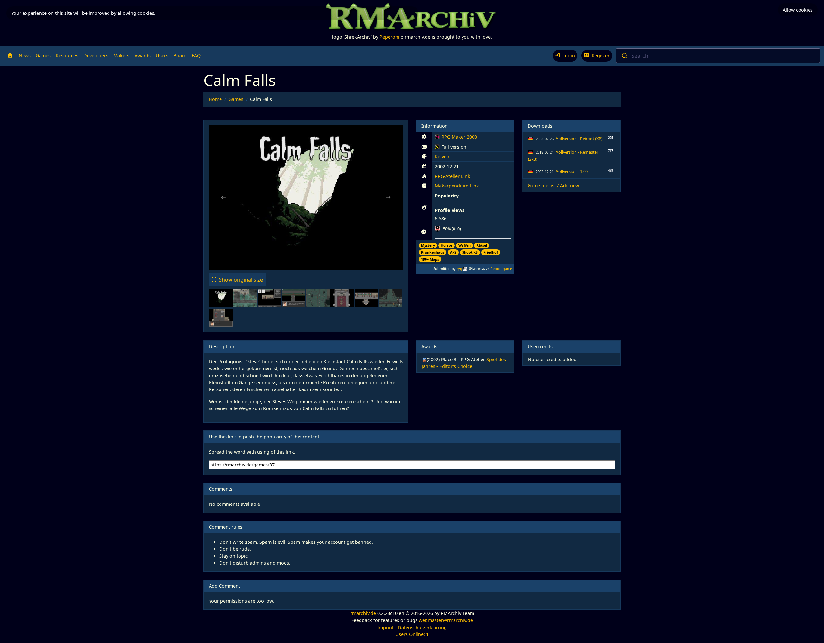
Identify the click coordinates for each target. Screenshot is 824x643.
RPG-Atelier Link (452, 176)
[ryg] (465, 268)
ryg (459, 268)
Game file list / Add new (553, 185)
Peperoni (389, 37)
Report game (501, 268)
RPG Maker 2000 (456, 138)
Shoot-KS (470, 252)
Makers (121, 56)
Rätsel (481, 245)
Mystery (428, 245)
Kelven (442, 156)
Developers (95, 56)
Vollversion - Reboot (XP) (579, 138)
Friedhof (490, 252)
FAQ (196, 56)
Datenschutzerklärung (422, 627)
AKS (453, 252)
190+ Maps (430, 259)
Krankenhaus (432, 252)
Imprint (385, 627)
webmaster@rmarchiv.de (446, 620)
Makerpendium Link (457, 186)
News (25, 56)
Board (180, 56)
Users (162, 56)
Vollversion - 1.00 (572, 171)
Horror (447, 245)
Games (43, 56)
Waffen (464, 245)
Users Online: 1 (412, 634)
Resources (67, 56)
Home (215, 99)
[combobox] (718, 55)
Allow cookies (798, 10)
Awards (143, 56)
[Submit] (624, 56)
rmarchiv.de (363, 613)
